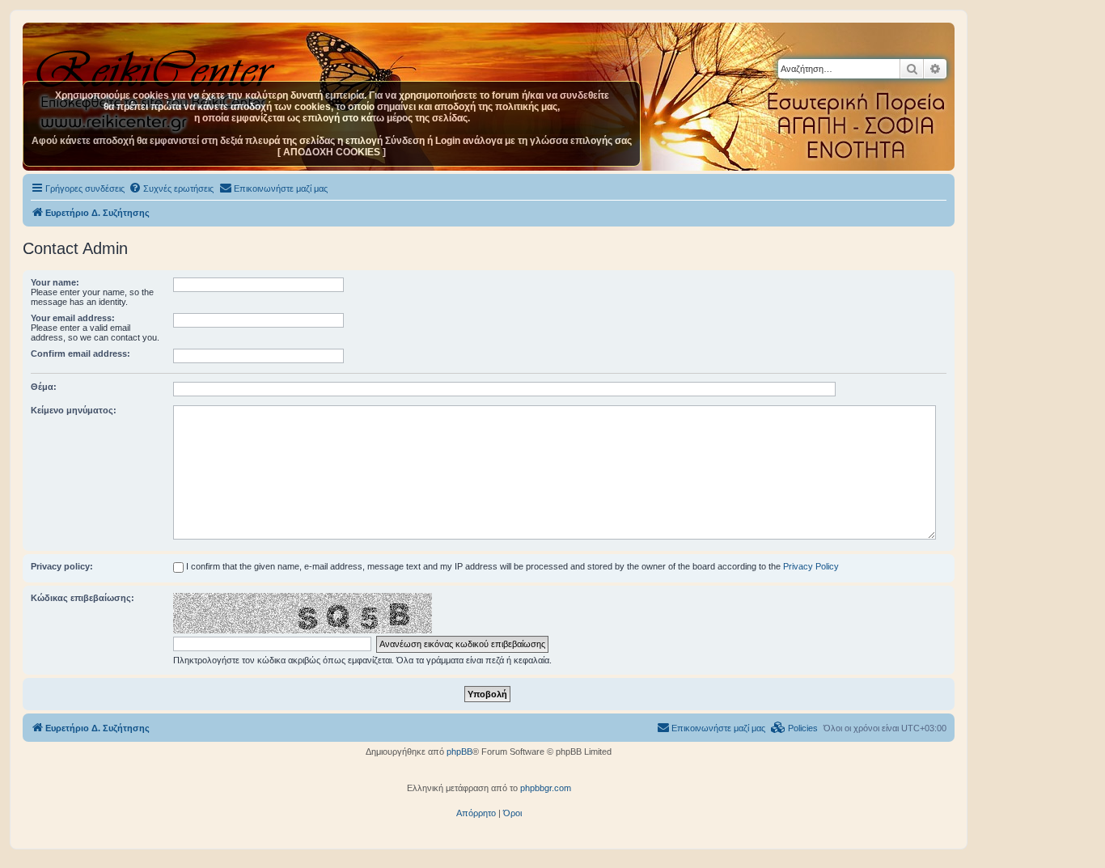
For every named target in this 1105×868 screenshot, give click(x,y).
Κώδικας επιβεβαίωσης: (82, 598)
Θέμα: (44, 387)
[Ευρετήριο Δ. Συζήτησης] (157, 64)
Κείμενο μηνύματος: (73, 410)
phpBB (459, 751)
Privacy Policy (811, 566)
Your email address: (73, 318)
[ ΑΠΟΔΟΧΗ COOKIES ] (331, 152)
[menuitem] (171, 188)
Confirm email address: (80, 353)
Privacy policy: (62, 566)
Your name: (55, 282)
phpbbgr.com (545, 788)
